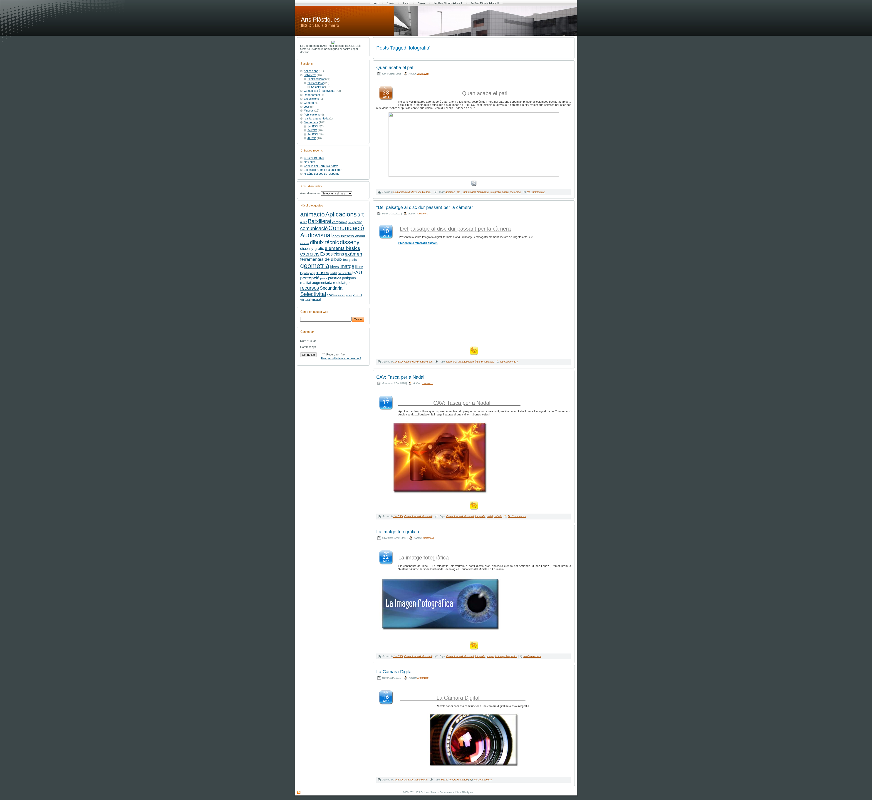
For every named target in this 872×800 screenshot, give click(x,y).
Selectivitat (318, 87)
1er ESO (312, 126)
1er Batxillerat (316, 79)
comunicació (314, 228)
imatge (346, 266)
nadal (333, 273)
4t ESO (311, 138)
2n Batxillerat (315, 83)
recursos (309, 288)
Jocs (307, 106)
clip (458, 192)
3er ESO (312, 134)
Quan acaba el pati (395, 67)
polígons (349, 278)
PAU (357, 272)
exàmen (353, 253)
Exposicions (311, 98)
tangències (339, 295)
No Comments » (536, 192)
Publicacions (312, 114)
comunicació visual (348, 236)
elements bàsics (342, 248)
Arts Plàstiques (320, 19)
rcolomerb (423, 73)
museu (322, 272)
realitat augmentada (316, 118)
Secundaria (311, 122)
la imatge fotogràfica (469, 361)
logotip (310, 273)
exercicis (310, 254)
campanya (339, 222)
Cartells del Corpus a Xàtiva (321, 166)
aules (303, 222)
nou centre (345, 273)
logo (303, 273)
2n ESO (312, 130)
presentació (487, 361)
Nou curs (309, 162)
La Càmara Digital (394, 671)
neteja (505, 192)
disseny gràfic (312, 248)
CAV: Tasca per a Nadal (400, 377)
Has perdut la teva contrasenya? (341, 358)
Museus (309, 110)
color (358, 222)
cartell (351, 222)
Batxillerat (310, 75)
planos (323, 278)
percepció (310, 278)
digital (444, 779)
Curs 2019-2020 (314, 158)
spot (330, 295)
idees (334, 267)
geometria (314, 265)
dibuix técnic (324, 242)
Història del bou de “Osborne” (322, 173)
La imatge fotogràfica (397, 531)
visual (316, 299)
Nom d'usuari (308, 341)
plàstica (334, 278)
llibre (359, 267)
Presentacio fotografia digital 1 (418, 243)
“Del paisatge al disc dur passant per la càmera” (424, 207)
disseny (349, 242)
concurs (304, 243)
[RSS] (299, 793)
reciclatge (341, 283)
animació (312, 214)
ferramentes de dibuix (321, 259)
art (360, 215)
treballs (498, 516)
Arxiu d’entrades (310, 193)
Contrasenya (308, 347)
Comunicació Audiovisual (319, 90)
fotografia (350, 259)
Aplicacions (311, 71)
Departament (312, 95)
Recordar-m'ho (335, 354)
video (349, 295)
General (309, 102)
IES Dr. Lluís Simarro (320, 25)
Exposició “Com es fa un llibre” (323, 169)
